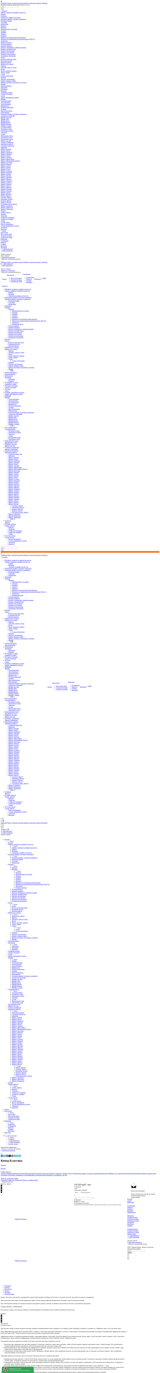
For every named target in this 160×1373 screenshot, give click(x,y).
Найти (129, 1252)
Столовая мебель (17, 992)
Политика (130, 1224)
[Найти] (2, 9)
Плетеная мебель (127, 1173)
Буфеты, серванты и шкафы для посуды (24, 848)
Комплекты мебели (18, 1012)
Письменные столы (50, 1175)
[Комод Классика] (35, 1219)
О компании (131, 1206)
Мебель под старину (18, 916)
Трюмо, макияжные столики (20, 1175)
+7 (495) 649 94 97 (7, 249)
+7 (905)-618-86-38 (6, 251)
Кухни (14, 906)
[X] (10, 1156)
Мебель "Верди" (21, 1067)
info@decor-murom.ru (8, 257)
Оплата (6, 1291)
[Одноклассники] (4, 1156)
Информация (131, 1212)
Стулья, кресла (16, 1101)
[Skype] (17, 1156)
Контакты (130, 1210)
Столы (18, 929)
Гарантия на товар (133, 1220)
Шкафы (14, 961)
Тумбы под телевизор (14, 1180)
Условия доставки (133, 1219)
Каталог (10, 843)
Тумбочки (4, 1180)
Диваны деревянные (7, 1173)
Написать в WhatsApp (8, 270)
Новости (130, 1207)
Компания (11, 1124)
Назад (12, 841)
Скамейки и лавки (145, 1173)
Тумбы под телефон (27, 1180)
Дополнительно (9, 1294)
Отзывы (7, 1287)
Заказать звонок (13, 1144)
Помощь (130, 1225)
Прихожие (15, 946)
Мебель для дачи (62, 1175)
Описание (7, 1286)
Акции (129, 1201)
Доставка (7, 1292)
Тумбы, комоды (17, 1087)
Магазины (130, 1215)
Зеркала (28, 1173)
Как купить (11, 1114)
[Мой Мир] (7, 1156)
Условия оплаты (132, 1217)
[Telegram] (20, 1156)
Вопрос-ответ (131, 1234)
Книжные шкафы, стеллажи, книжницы (24, 858)
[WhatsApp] (15, 1156)
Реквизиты (130, 1222)
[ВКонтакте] (2, 1156)
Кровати (14, 868)
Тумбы (36, 1180)
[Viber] (12, 1156)
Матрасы (18, 873)
